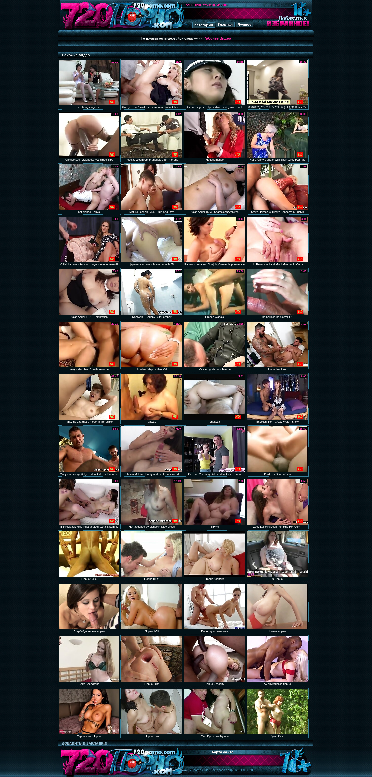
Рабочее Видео (217, 38)
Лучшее (244, 24)
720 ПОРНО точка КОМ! (202, 5)
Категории (203, 25)
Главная (225, 24)
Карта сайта (222, 752)
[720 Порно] (87, 29)
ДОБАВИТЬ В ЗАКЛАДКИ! (84, 743)
